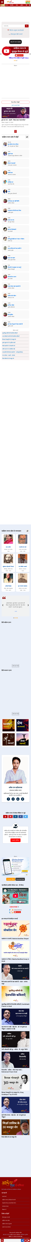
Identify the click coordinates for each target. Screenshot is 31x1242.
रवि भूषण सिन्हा (11, 222)
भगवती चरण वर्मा (22, 547)
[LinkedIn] (17, 799)
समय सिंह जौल (11, 184)
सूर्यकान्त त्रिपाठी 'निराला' (8, 566)
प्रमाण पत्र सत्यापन (6, 1227)
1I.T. (12, 1236)
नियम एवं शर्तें (12, 1232)
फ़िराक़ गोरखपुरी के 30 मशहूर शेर (9, 339)
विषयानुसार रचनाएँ (6, 1217)
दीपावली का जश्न (12, 276)
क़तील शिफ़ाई (8, 586)
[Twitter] (22, 799)
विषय (2, 5)
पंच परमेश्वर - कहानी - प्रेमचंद (8, 355)
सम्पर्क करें (4, 1196)
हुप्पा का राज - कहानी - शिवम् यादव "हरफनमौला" (14, 120)
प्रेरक (17, 5)
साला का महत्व (11, 257)
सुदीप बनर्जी (10, 326)
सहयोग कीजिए (15, 840)
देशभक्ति (11, 5)
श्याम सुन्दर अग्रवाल (12, 165)
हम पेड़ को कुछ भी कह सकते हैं (15, 324)
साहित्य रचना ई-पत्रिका (15, 1234)
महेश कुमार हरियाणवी (12, 193)
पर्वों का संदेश (11, 305)
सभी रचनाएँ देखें (15, 105)
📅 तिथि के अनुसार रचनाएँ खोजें (15, 30)
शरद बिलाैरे (10, 231)
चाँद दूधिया (10, 314)
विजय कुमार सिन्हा (11, 259)
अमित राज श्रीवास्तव (15, 787)
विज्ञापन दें (4, 1209)
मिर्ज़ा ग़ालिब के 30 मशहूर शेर (8, 358)
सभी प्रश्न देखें (15, 665)
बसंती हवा (10, 172)
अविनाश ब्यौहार (11, 203)
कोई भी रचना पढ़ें (14, 42)
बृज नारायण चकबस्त (22, 586)
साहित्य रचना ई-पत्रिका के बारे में (9, 1199)
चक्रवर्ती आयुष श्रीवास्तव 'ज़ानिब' (15, 155)
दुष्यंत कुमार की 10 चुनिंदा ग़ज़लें (8, 342)
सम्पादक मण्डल (5, 1206)
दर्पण (9, 191)
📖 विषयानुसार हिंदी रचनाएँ (15, 34)
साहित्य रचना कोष (6, 1220)
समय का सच (11, 220)
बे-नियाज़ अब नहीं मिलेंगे (13, 201)
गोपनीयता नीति (19, 1232)
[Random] (25, 1240)
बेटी (26, 5)
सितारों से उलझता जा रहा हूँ (14, 267)
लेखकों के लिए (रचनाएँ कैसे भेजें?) (9, 1203)
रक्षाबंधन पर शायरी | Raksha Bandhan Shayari (15, 938)
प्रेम (7, 5)
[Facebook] (8, 799)
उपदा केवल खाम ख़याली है (14, 286)
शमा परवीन (10, 278)
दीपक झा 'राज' (11, 297)
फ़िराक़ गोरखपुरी (11, 269)
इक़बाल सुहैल (10, 250)
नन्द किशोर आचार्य (23, 566)
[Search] (2, 1240)
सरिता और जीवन (12, 295)
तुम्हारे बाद (10, 153)
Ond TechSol (18, 1236)
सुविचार (21, 5)
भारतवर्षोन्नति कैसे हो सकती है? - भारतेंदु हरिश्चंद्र (12, 352)
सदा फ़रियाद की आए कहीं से (14, 248)
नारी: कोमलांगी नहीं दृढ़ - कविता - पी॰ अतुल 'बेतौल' (15, 1049)
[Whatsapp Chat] (28, 1240)
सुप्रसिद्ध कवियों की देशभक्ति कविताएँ (9, 333)
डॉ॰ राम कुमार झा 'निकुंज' (13, 146)
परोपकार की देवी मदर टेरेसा (14, 210)
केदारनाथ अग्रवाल (12, 174)
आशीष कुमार (10, 212)
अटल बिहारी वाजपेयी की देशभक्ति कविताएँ (10, 336)
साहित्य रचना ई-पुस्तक (7, 1223)
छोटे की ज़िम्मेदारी (12, 229)
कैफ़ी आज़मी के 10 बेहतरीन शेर (8, 345)
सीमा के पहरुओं (11, 163)
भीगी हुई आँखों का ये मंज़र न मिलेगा (16, 239)
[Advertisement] (15, 14)
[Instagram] (13, 799)
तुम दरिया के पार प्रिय (13, 144)
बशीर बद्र (10, 240)
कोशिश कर (10, 182)
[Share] (22, 1240)
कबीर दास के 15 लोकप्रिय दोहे (8, 349)
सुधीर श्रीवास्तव (11, 307)
